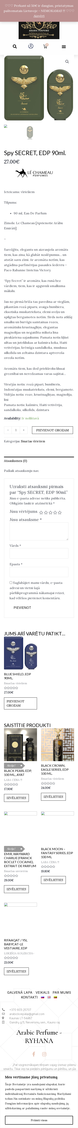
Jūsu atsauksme (26, 519)
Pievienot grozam (52, 430)
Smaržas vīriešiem (33, 441)
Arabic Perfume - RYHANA (39, 1036)
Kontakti (29, 997)
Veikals (42, 992)
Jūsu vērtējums (23, 511)
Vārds (15, 546)
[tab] (39, 461)
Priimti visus (39, 1120)
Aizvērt (39, 16)
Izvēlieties (16, 798)
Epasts (16, 564)
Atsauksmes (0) (15, 461)
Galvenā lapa (19, 992)
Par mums (62, 992)
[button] (14, 46)
